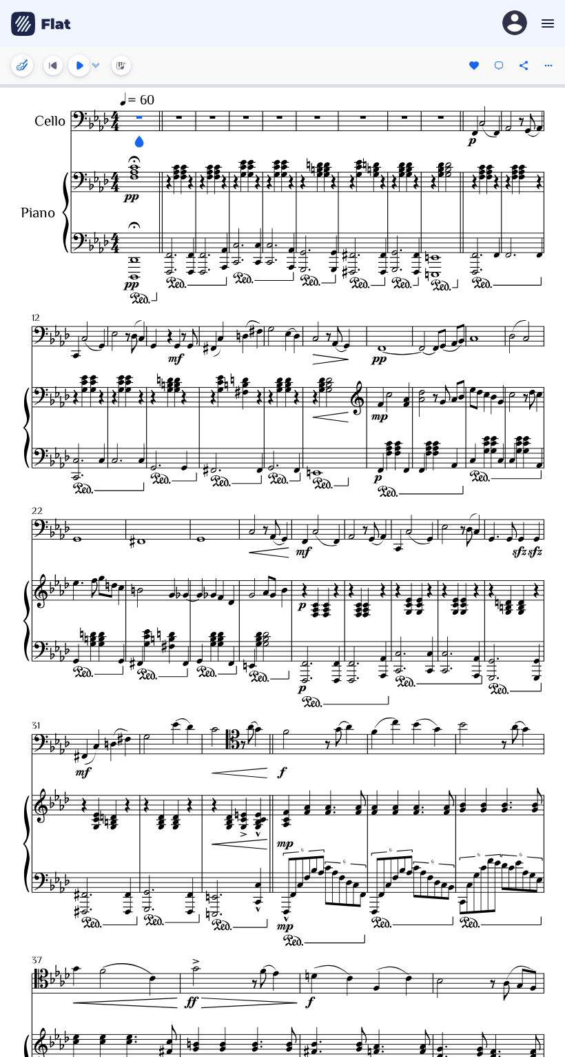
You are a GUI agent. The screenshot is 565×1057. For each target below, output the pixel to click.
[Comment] (498, 65)
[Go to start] (53, 65)
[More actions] (548, 65)
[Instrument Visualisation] (121, 65)
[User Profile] (514, 23)
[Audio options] (95, 66)
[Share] (523, 65)
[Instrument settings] (22, 66)
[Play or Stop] (79, 66)
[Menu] (546, 23)
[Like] (474, 65)
